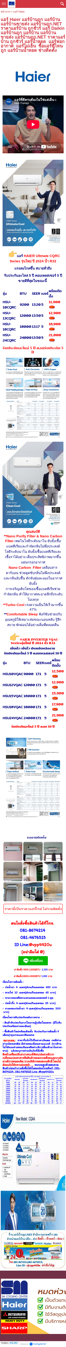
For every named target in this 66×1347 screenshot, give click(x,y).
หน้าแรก (5, 11)
